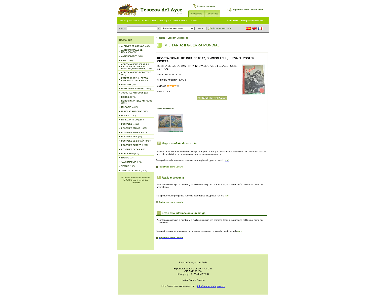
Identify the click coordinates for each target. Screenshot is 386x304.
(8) (133, 149)
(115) (127, 158)
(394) (132, 56)
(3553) (132, 120)
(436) (136, 66)
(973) (131, 162)
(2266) (134, 170)
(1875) (128, 97)
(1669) (134, 128)
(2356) (128, 115)
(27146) (136, 141)
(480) (135, 46)
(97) (131, 137)
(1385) (134, 79)
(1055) (136, 88)
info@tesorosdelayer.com (211, 286)
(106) (128, 166)
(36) (128, 84)
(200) (130, 153)
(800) (132, 51)
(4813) (129, 107)
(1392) (127, 60)
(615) (134, 132)
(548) (134, 111)
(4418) (130, 124)
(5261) (134, 145)
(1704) (135, 93)
